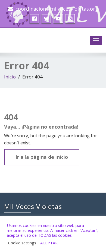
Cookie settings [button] (22, 242)
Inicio (10, 77)
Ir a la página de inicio (41, 157)
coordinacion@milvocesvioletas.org (56, 8)
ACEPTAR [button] (49, 242)
